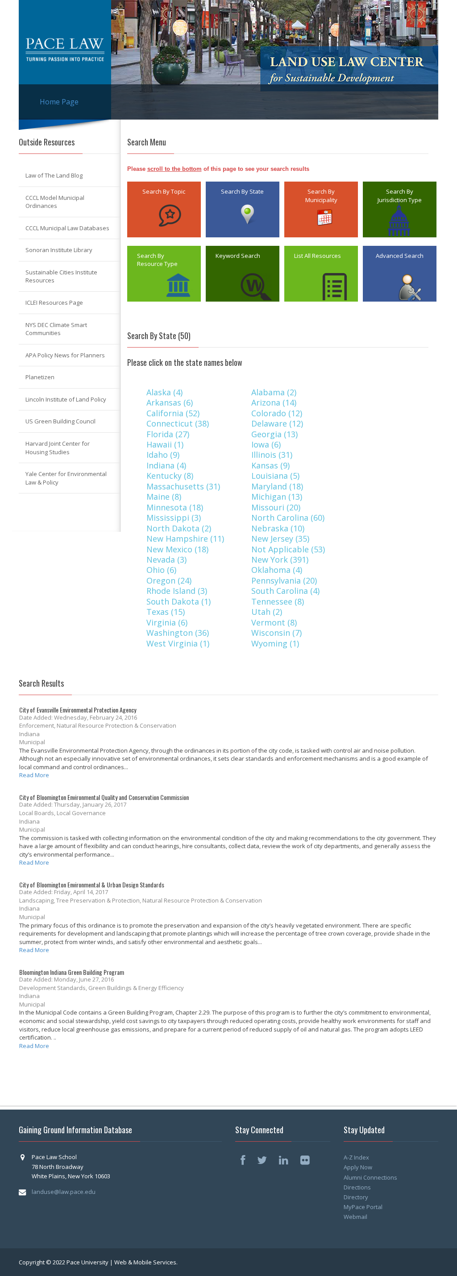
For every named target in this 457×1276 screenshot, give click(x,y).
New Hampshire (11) (186, 538)
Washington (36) (178, 632)
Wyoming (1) (276, 643)
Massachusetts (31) (184, 486)
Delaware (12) (278, 423)
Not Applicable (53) (289, 549)
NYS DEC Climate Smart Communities (56, 329)
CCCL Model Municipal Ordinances (54, 202)
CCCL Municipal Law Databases (67, 228)
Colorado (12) (277, 413)
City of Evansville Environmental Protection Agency (77, 709)
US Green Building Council (60, 421)
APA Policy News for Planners (65, 355)
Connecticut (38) (178, 423)
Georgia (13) (275, 434)
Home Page (59, 102)
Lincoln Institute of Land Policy (65, 399)
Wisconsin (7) (277, 632)
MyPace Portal (363, 1207)
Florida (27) (168, 434)
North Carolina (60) (289, 517)
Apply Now (358, 1167)
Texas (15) (166, 611)
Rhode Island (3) (177, 590)
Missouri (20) (277, 507)
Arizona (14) (275, 402)
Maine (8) (164, 496)
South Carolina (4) (286, 590)
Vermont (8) (275, 622)
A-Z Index (356, 1157)
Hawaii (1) (166, 444)
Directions (357, 1187)
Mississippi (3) (174, 517)
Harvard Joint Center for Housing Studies (57, 447)
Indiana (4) (167, 465)
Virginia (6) (168, 622)
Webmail (355, 1217)
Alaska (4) (165, 392)
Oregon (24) (170, 580)
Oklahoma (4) (277, 569)
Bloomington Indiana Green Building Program (71, 972)
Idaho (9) (164, 454)
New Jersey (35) (281, 538)
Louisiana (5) (276, 475)
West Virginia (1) (179, 643)
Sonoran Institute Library (58, 250)
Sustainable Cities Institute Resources (61, 276)
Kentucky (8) (170, 475)
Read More (34, 775)
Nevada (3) (167, 559)
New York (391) (281, 559)
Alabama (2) (275, 392)
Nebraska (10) (279, 528)
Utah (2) (267, 611)
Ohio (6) (162, 569)
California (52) (174, 413)
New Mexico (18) (178, 549)
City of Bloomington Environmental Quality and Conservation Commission (104, 797)
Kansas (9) (271, 465)
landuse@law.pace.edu (64, 1192)
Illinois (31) (273, 454)
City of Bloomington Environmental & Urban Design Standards (91, 884)
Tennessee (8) (278, 601)
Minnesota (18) (175, 507)
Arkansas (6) (170, 402)
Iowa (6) (267, 444)
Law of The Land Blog (54, 175)
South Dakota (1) (179, 601)
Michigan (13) (277, 496)
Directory (356, 1197)
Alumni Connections (370, 1177)
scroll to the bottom (174, 169)
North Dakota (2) (179, 528)
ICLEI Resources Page (54, 302)
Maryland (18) (278, 486)
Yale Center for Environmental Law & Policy (66, 478)
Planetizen (39, 377)
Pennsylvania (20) (285, 580)
